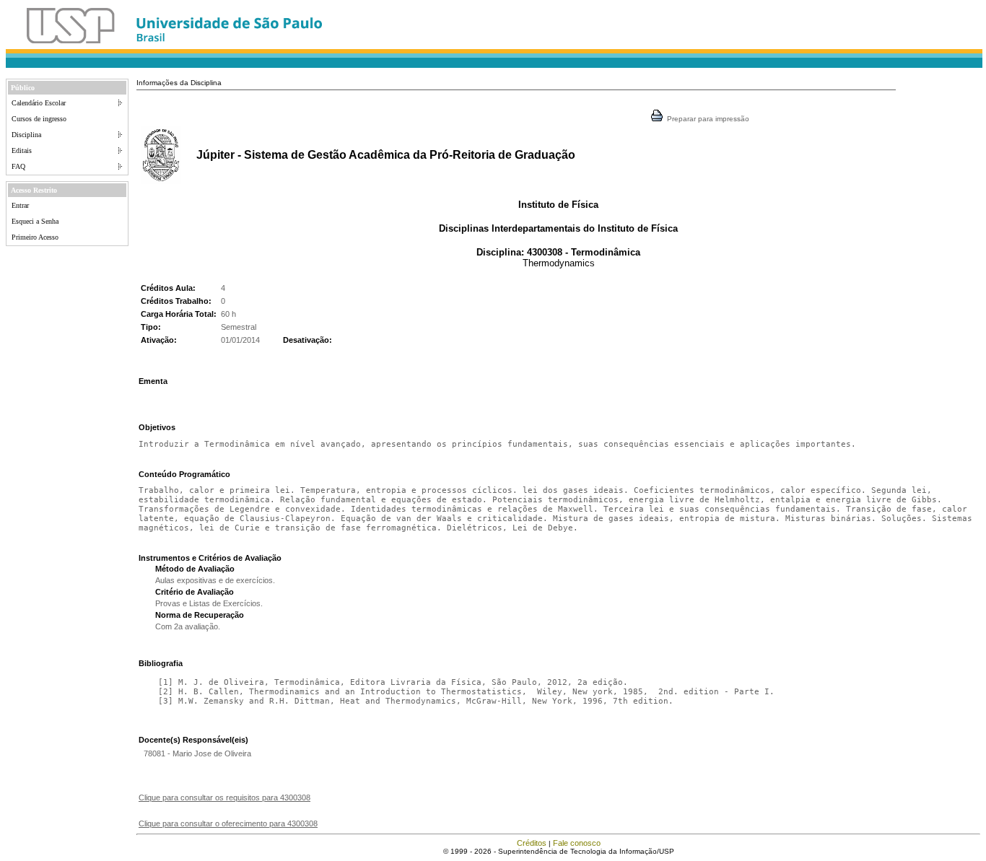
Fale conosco (577, 843)
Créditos (531, 843)
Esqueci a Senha (35, 221)
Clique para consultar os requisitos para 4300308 (224, 797)
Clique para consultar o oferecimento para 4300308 (228, 823)
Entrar (20, 205)
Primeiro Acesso (35, 237)
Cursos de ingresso (39, 119)
